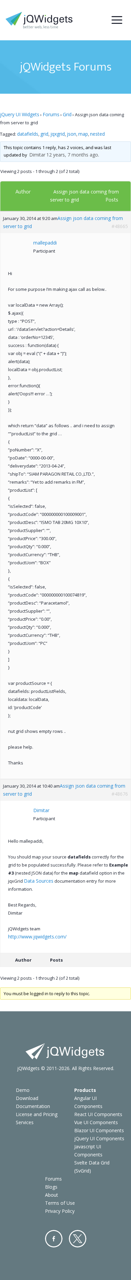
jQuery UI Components (99, 1138)
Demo (23, 1090)
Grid (67, 114)
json (71, 134)
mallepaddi (45, 242)
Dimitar (37, 154)
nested (97, 134)
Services (25, 1122)
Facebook (53, 1238)
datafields (27, 134)
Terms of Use (60, 1203)
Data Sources (38, 881)
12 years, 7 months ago (72, 154)
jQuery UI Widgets (19, 114)
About (51, 1195)
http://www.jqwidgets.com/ (37, 936)
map (83, 134)
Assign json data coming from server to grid (63, 222)
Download (27, 1098)
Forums (51, 114)
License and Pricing (36, 1114)
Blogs (51, 1187)
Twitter (77, 1238)
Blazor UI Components (99, 1130)
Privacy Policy (60, 1211)
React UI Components (98, 1114)
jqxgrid (57, 134)
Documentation (33, 1106)
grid (44, 134)
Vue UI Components (96, 1122)
